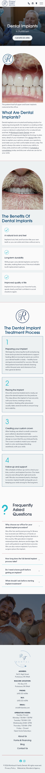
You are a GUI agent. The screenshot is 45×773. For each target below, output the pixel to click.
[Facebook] (20, 761)
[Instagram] (24, 761)
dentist (30, 137)
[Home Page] (8, 3)
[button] (41, 3)
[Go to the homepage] (22, 658)
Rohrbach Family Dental (20, 132)
